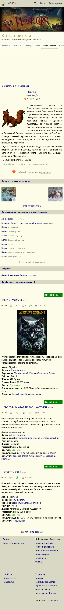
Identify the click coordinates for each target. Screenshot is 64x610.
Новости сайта (42, 589)
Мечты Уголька (11, 300)
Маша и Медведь (15, 236)
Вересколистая (17, 432)
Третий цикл (18, 394)
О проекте (40, 574)
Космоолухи (13, 227)
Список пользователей (46, 550)
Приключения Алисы (16, 248)
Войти (6, 539)
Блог (38, 46)
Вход (42, 3)
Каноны (39, 562)
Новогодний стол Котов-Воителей (24, 407)
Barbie (10, 244)
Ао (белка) (6, 219)
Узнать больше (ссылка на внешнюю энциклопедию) (25, 164)
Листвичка (35, 503)
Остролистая (47, 438)
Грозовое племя (33, 394)
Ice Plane (13, 497)
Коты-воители (18, 370)
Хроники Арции (47, 223)
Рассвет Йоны (18, 219)
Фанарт (29, 46)
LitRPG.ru (7, 574)
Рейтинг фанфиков (44, 547)
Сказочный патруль (16, 240)
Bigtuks (13, 367)
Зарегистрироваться (13, 543)
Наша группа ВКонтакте (47, 593)
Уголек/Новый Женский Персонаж (31, 373)
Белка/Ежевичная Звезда (14, 275)
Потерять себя (11, 471)
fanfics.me (53, 600)
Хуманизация (35, 456)
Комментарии (42, 554)
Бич (57, 438)
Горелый (18, 503)
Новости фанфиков (44, 543)
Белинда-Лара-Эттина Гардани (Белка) (21, 223)
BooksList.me (9, 578)
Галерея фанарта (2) (32, 206)
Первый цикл (18, 521)
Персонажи (23, 86)
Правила (39, 578)
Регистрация (55, 3)
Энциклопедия (49, 46)
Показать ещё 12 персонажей (32, 262)
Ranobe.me (8, 582)
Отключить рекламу (33, 532)
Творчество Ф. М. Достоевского (21, 253)
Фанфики (17, 46)
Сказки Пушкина (14, 232)
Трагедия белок (14, 257)
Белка (4, 227)
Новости (5, 46)
